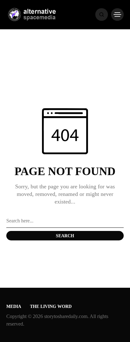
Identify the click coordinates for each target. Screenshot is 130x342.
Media (13, 306)
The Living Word (51, 306)
